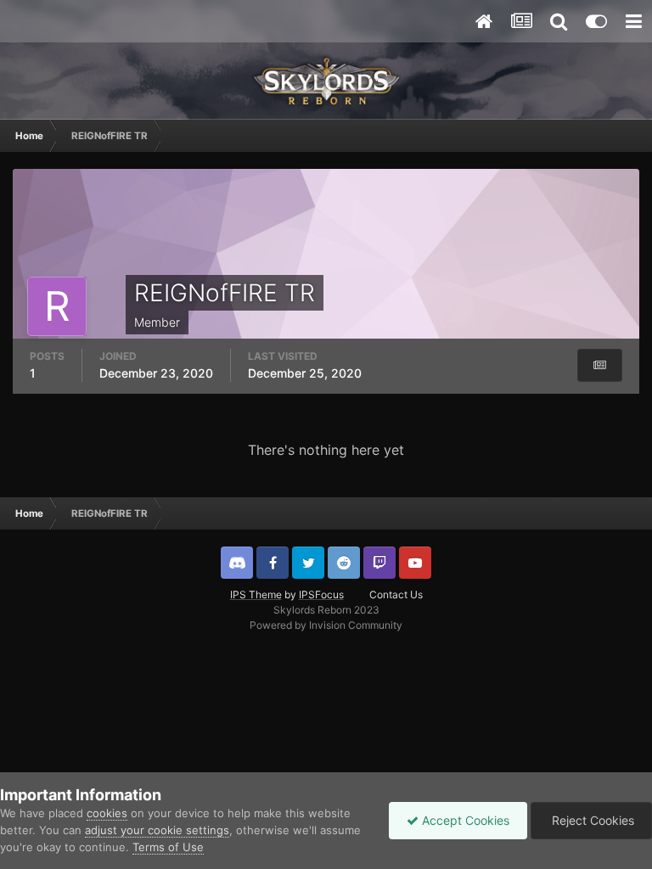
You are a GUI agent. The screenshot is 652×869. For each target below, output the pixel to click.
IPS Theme (256, 594)
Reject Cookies (591, 820)
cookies (107, 813)
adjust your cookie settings (157, 830)
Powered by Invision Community (326, 625)
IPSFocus (321, 594)
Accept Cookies (464, 820)
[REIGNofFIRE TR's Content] (599, 365)
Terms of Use (168, 847)
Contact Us (396, 594)
